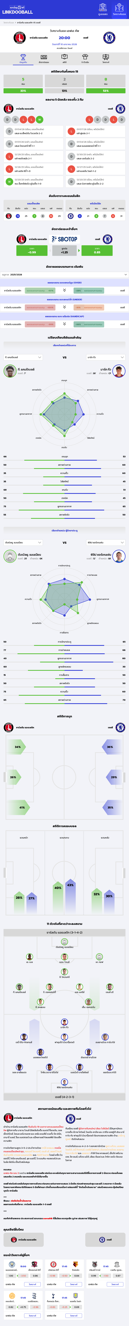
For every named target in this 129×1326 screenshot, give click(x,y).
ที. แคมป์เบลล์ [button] (11, 357)
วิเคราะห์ (32, 1284)
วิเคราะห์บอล (9, 22)
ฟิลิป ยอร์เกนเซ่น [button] (95, 542)
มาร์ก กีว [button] (92, 357)
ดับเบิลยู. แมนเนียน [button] (14, 542)
